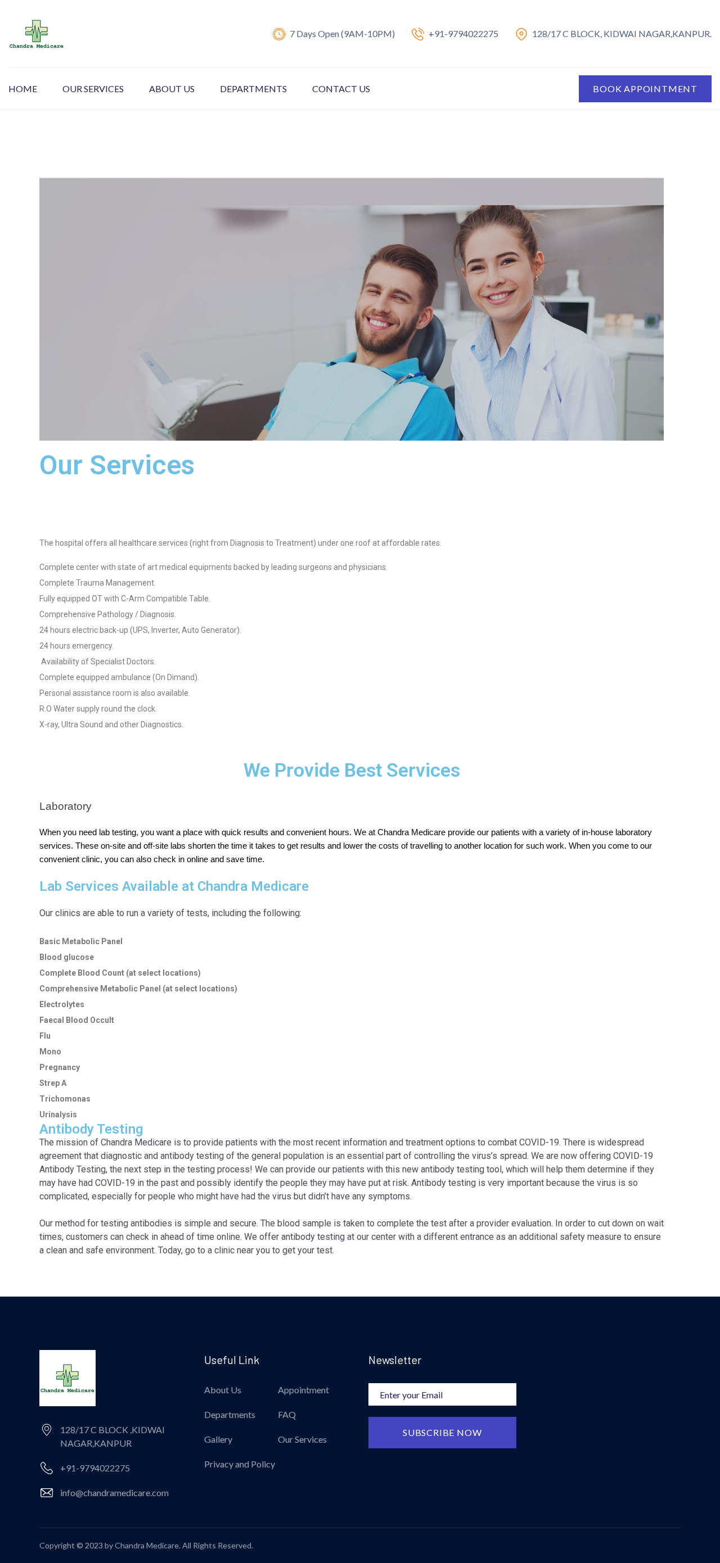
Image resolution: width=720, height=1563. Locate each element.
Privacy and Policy (239, 1463)
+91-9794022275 (463, 33)
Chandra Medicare (147, 1545)
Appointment (303, 1389)
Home (22, 88)
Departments (253, 88)
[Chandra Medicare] (36, 33)
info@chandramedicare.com (114, 1492)
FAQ (287, 1414)
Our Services (93, 88)
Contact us (341, 88)
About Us (172, 88)
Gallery (218, 1439)
